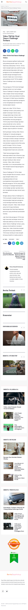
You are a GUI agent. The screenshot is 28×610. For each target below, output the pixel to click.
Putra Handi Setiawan (9, 33)
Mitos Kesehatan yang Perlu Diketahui (8, 253)
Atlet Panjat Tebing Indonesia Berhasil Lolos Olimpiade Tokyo (18, 416)
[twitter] (8, 51)
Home (2, 6)
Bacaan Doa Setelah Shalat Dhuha (13, 458)
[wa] (12, 51)
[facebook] (4, 51)
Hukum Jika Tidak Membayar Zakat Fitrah (19, 477)
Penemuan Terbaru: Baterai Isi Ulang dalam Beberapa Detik (14, 508)
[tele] (16, 51)
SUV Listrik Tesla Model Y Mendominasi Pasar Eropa (14, 371)
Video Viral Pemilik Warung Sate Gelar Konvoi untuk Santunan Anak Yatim (14, 342)
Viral (6, 6)
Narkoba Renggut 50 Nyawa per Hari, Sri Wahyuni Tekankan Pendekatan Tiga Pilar (19, 256)
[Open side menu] (1, 2)
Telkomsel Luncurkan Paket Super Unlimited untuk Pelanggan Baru (19, 527)
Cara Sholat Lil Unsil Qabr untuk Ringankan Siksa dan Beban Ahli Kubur (19, 467)
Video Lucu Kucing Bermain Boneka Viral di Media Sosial (14, 305)
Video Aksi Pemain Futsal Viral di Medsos (12, 407)
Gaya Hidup (11, 239)
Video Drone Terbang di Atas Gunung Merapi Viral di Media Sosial (19, 516)
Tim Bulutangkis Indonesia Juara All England (19, 427)
